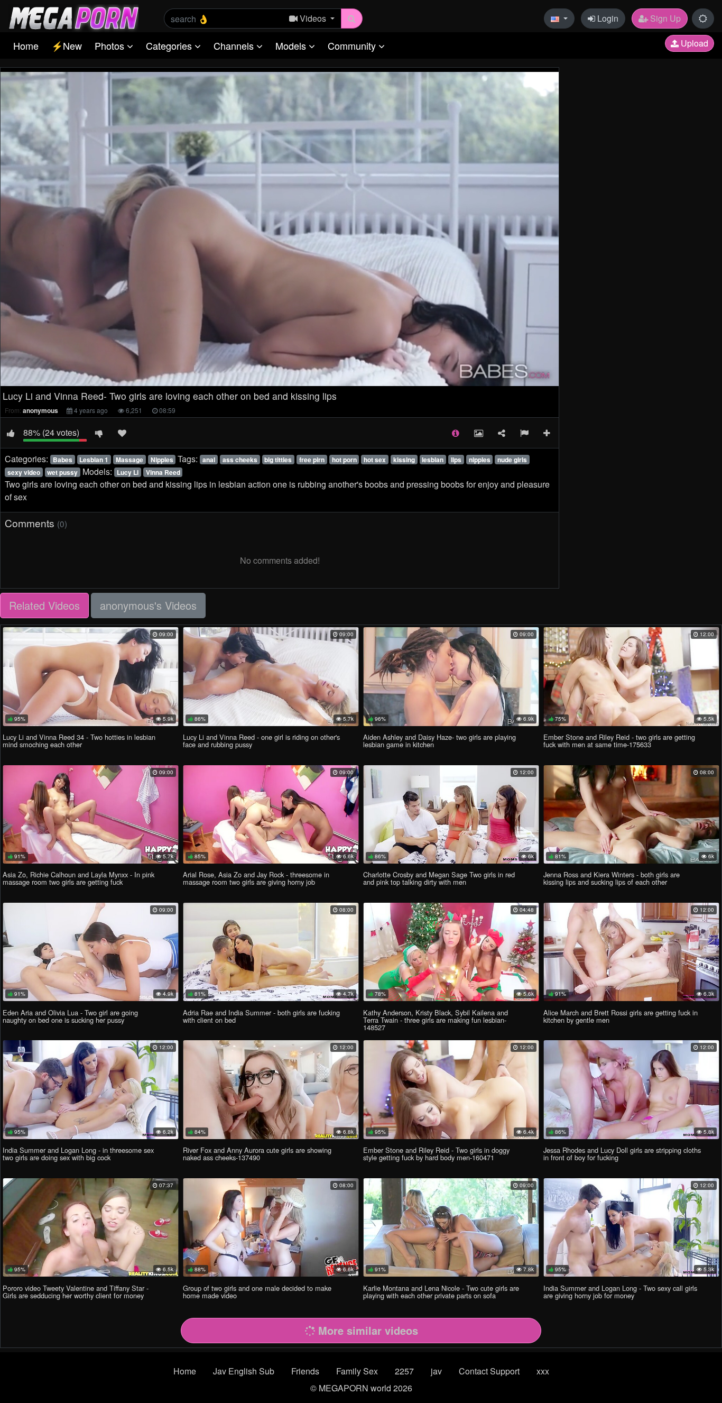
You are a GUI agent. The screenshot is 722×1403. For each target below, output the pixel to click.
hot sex (375, 459)
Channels (235, 45)
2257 (404, 1371)
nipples (479, 459)
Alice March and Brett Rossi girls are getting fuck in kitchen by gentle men (620, 1016)
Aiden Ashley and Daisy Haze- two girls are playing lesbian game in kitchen (439, 740)
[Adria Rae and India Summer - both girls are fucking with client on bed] (271, 952)
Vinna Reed (163, 472)
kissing (404, 459)
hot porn (344, 459)
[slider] (257, 378)
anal (208, 459)
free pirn (312, 459)
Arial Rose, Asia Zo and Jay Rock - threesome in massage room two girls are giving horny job (256, 878)
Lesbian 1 (93, 459)
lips (456, 459)
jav (436, 1371)
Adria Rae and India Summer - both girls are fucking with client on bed (261, 1016)
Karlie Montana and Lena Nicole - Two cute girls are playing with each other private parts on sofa (441, 1291)
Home (26, 45)
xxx (542, 1371)
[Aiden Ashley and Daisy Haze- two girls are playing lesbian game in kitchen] (451, 676)
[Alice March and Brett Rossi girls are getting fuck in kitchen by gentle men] (631, 952)
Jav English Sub (243, 1371)
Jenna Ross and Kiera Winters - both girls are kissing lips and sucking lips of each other (611, 878)
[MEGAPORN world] (73, 17)
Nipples (162, 459)
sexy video (23, 472)
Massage (129, 459)
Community (353, 45)
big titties (278, 459)
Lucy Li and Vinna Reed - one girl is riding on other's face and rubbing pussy (261, 740)
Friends (305, 1371)
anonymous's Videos (148, 605)
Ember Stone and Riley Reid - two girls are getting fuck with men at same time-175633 (619, 740)
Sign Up (664, 18)
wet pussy (62, 472)
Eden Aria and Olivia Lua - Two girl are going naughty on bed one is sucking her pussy (70, 1016)
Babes (62, 459)
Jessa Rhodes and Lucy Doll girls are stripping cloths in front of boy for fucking (622, 1153)
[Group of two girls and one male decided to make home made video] (271, 1227)
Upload (693, 43)
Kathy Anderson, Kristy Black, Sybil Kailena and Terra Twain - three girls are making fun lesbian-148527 (435, 1019)
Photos (111, 45)
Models (292, 45)
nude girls (512, 459)
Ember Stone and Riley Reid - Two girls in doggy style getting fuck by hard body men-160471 (436, 1153)
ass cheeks (240, 459)
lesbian (432, 459)
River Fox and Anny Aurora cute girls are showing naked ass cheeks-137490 (257, 1153)
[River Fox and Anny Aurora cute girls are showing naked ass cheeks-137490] (271, 1089)
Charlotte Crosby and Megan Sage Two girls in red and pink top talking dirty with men (439, 878)
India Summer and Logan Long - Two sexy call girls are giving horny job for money (620, 1291)
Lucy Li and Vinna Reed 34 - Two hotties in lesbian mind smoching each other (79, 740)
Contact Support (489, 1371)
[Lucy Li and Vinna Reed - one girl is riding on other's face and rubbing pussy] (271, 676)
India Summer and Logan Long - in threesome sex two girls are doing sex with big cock (78, 1153)
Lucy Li (127, 472)
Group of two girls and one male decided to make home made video (257, 1291)
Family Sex (357, 1371)
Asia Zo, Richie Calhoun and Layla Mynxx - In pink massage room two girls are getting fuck (78, 878)
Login (606, 18)
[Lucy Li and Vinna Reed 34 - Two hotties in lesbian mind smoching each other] (91, 676)
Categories (170, 45)
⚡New (66, 45)
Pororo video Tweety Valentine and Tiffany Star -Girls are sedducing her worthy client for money (76, 1291)
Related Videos (44, 605)
